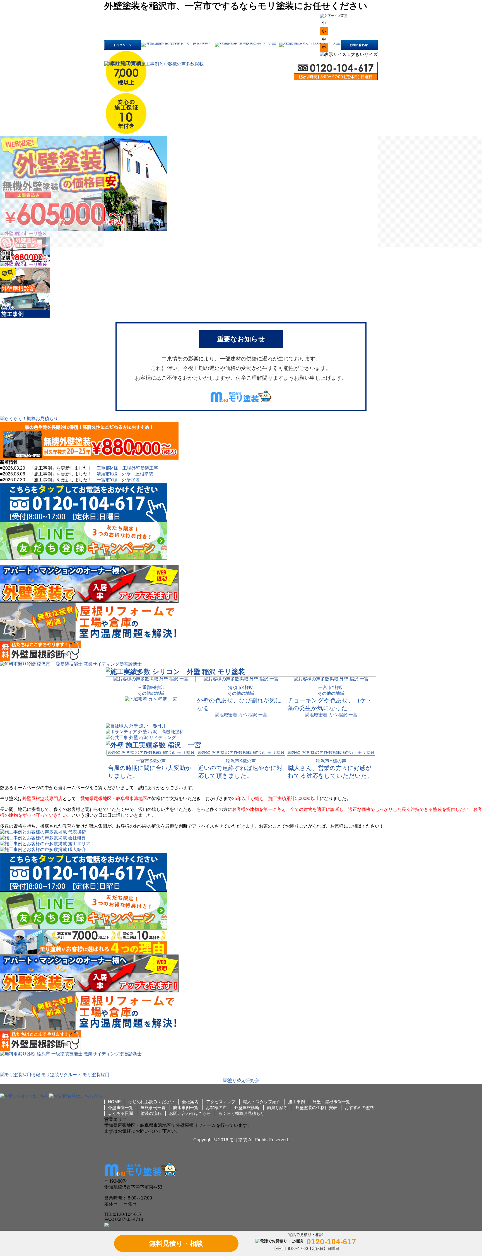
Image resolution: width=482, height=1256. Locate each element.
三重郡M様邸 (151, 687)
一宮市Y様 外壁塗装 (118, 479)
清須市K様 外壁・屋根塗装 (125, 474)
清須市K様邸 (241, 687)
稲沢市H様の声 (331, 761)
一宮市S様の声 (151, 761)
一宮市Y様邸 (331, 687)
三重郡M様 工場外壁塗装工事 (127, 468)
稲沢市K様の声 (241, 761)
